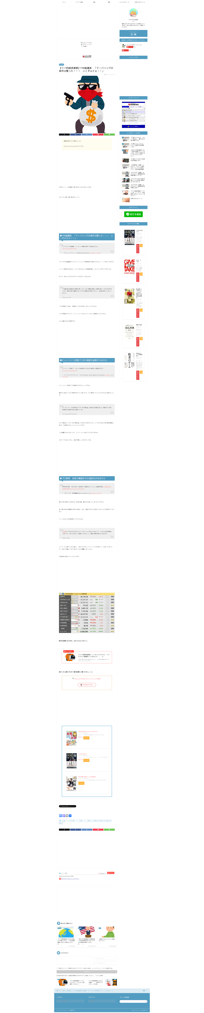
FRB (61, 820)
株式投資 (109, 820)
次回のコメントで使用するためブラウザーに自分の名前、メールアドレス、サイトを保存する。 (86, 968)
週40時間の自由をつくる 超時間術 (87, 776)
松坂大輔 (103, 820)
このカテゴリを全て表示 (133, 122)
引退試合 (97, 820)
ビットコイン (84, 820)
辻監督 (64, 531)
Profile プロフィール (124, 2)
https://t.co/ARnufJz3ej (69, 248)
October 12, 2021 (95, 253)
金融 (94, 2)
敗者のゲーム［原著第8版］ (139, 355)
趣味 (109, 2)
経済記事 (61, 64)
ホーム (64, 2)
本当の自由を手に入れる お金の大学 (87, 731)
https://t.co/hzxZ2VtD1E (69, 370)
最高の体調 (139, 324)
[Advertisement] (87, 23)
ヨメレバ (86, 732)
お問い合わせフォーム (140, 2)
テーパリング (76, 820)
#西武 (67, 489)
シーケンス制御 (79, 2)
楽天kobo (80, 737)
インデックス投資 (68, 820)
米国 (61, 823)
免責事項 (72, 1010)
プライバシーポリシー (62, 1010)
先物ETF (91, 820)
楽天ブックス (137, 248)
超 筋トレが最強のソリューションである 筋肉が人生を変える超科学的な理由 (139, 293)
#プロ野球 (106, 487)
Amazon (86, 738)
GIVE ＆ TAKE (139, 261)
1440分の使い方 (82, 754)
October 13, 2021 (96, 493)
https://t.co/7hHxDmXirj (77, 489)
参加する (143, 124)
